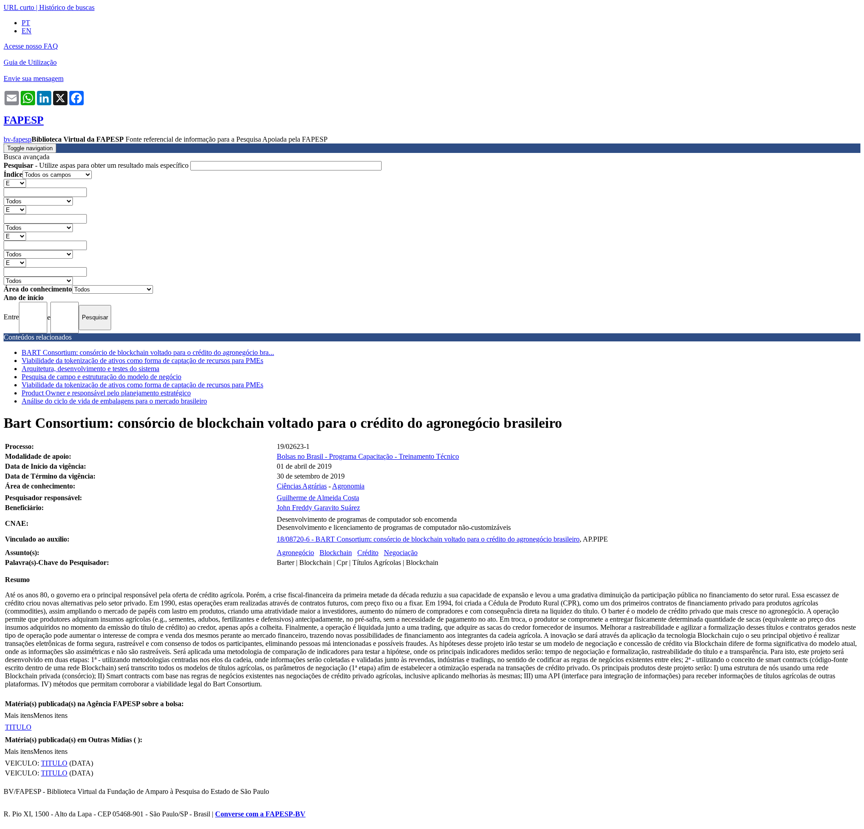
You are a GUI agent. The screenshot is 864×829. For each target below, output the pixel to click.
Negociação (401, 552)
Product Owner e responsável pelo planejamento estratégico (106, 393)
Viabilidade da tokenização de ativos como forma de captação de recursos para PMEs (142, 360)
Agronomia (348, 486)
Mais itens (18, 715)
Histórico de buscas (66, 7)
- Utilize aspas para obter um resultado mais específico (97, 165)
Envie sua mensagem (33, 78)
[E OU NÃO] (15, 183)
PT (26, 23)
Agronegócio (295, 552)
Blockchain (336, 552)
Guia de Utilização (30, 62)
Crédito (367, 552)
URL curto (19, 7)
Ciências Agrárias (302, 486)
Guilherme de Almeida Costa (318, 498)
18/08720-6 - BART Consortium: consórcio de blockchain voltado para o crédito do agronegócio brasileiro (428, 539)
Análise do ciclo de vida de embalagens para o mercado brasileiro (114, 401)
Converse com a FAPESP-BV (260, 814)
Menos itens (50, 715)
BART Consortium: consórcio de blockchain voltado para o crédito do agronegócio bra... (148, 352)
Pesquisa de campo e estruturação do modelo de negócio (101, 377)
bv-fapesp (18, 139)
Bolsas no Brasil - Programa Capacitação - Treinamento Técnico (368, 456)
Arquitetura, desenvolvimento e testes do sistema (90, 368)
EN (27, 31)
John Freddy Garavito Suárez (318, 507)
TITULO (18, 727)
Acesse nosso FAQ (31, 46)
